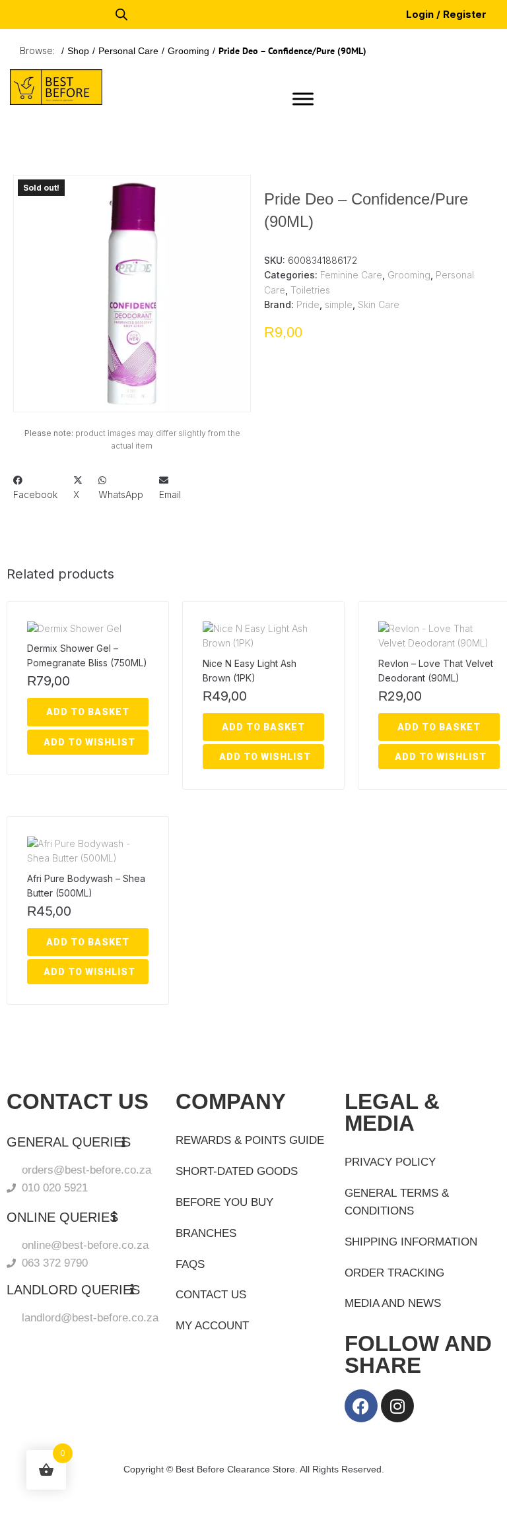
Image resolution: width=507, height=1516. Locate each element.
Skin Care (378, 304)
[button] (43, 205)
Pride (308, 304)
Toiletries (310, 290)
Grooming (188, 51)
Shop (78, 51)
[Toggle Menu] (303, 98)
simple (339, 304)
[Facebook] (361, 1405)
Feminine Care (351, 274)
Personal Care (128, 51)
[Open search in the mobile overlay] (121, 14)
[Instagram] (397, 1405)
